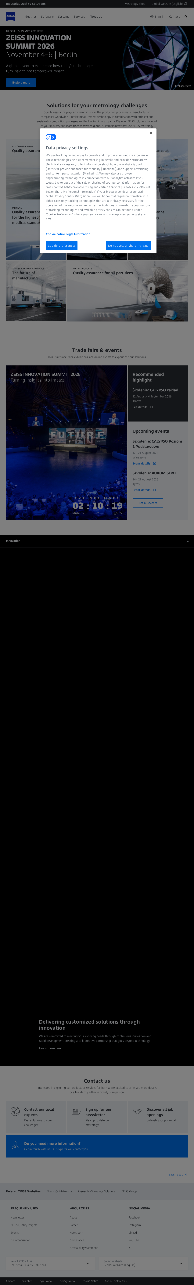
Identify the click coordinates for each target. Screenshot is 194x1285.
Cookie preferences (62, 245)
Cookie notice (56, 234)
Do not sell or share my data (128, 245)
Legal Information (78, 234)
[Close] (151, 133)
